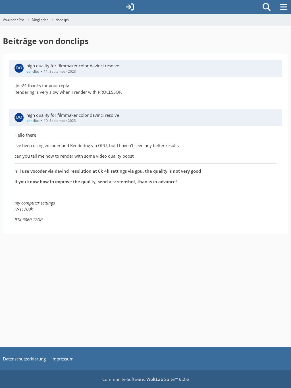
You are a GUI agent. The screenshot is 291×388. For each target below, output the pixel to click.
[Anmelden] (130, 7)
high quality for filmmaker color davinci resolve (72, 65)
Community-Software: (145, 379)
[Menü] (283, 7)
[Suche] (266, 7)
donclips (33, 71)
